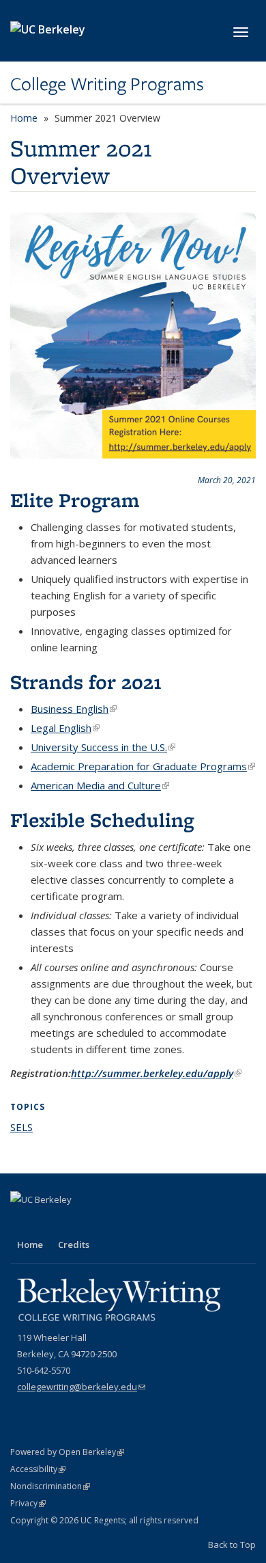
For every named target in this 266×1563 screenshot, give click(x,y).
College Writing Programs (107, 84)
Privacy (28, 1503)
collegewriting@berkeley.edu (81, 1387)
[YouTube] (49, 1222)
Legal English (65, 728)
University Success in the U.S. (103, 747)
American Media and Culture (100, 785)
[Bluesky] (102, 1222)
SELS (21, 1127)
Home (24, 117)
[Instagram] (75, 1222)
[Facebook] (22, 1222)
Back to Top (232, 1544)
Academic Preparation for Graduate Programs (143, 766)
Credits (73, 1244)
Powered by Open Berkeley (67, 1452)
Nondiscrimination (50, 1486)
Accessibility (37, 1469)
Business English (74, 709)
